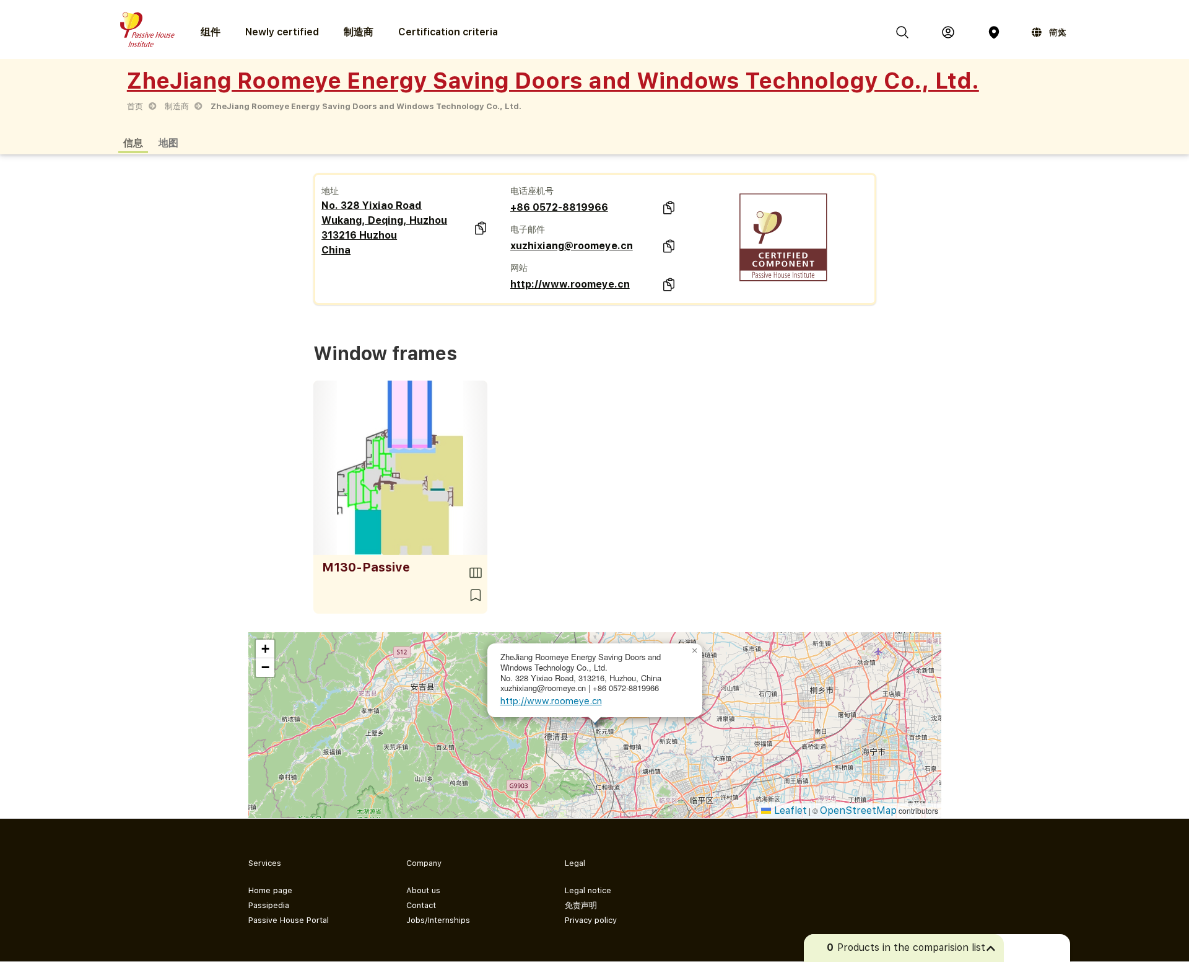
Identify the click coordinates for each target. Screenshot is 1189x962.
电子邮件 (527, 229)
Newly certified (282, 32)
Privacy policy (591, 920)
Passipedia (268, 905)
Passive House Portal (288, 920)
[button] (694, 650)
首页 (135, 106)
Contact (421, 905)
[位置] (994, 32)
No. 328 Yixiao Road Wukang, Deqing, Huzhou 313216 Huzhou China (384, 228)
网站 (519, 268)
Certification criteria (448, 32)
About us (423, 890)
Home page (270, 890)
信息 (133, 142)
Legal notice (588, 890)
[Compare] (475, 572)
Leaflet (789, 810)
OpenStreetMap (858, 810)
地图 (168, 142)
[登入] (948, 32)
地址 (330, 191)
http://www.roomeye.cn (570, 284)
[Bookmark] (475, 595)
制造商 (358, 32)
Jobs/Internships (438, 920)
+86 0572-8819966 (559, 207)
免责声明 (581, 905)
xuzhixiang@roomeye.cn (571, 246)
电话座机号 (532, 191)
